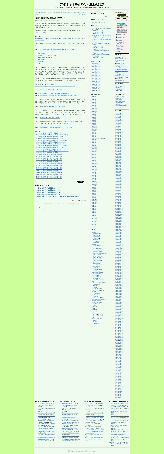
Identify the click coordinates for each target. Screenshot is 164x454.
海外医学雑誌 (119, 98)
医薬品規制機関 (119, 102)
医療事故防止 (95, 303)
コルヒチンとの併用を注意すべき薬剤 (46, 434)
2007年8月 (118, 357)
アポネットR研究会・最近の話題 (82, 4)
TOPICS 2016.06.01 (69, 122)
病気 (93, 281)
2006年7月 (118, 376)
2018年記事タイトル (96, 69)
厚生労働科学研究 (97, 273)
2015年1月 (118, 224)
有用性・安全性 (60, 204)
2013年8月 (94, 187)
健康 (93, 291)
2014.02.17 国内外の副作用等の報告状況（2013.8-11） (51, 147)
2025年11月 (94, 110)
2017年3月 (118, 186)
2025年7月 (94, 116)
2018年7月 (118, 166)
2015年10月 (118, 211)
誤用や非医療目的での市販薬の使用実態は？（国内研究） (101, 55)
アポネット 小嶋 (99, 30)
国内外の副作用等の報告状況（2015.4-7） (49, 194)
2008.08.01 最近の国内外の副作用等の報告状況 (49, 176)
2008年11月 (118, 334)
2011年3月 (118, 293)
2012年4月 (94, 211)
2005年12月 (118, 385)
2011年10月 (94, 220)
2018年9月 (118, 163)
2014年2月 (118, 241)
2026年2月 (94, 105)
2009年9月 (118, 320)
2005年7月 (118, 391)
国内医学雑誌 (119, 99)
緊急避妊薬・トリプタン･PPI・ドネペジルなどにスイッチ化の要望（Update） (59, 196)
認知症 (94, 285)
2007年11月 (118, 352)
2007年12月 (118, 351)
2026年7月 (94, 98)
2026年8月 (94, 96)
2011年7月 (94, 224)
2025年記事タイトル (96, 65)
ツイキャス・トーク (96, 311)
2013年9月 (94, 185)
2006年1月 (118, 384)
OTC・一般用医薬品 (97, 248)
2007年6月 (118, 360)
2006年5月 (118, 379)
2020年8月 (94, 139)
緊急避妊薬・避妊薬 (97, 251)
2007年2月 (118, 366)
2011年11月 (94, 218)
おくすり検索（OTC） (121, 86)
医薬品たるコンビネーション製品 (47, 55)
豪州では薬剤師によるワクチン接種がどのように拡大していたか (121, 60)
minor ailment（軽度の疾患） (99, 282)
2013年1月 (94, 197)
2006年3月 (118, 382)
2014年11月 (94, 168)
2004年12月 (118, 397)
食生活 (94, 296)
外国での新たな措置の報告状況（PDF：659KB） (53, 106)
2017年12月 (94, 147)
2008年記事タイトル (96, 84)
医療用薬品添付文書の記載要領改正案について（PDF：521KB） (57, 127)
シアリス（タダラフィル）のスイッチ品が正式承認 (101, 44)
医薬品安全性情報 (97, 259)
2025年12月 (94, 108)
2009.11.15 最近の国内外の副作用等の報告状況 (49, 171)
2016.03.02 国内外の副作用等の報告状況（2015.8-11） (51, 136)
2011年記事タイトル (96, 80)
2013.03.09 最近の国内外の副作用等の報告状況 (49, 154)
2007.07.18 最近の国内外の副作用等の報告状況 (49, 178)
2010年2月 (118, 312)
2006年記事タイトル (96, 87)
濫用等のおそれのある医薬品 (99, 253)
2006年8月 (118, 375)
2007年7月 (118, 358)
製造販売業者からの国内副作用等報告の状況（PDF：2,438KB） (57, 49)
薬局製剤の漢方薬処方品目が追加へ (94, 434)
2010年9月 (118, 302)
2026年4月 (94, 102)
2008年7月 (118, 340)
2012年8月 (94, 205)
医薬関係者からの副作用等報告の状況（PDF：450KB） (55, 93)
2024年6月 (94, 135)
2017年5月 (94, 157)
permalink (80, 204)
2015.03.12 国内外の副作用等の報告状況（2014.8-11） (51, 142)
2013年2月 (94, 196)
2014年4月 (94, 178)
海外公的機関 (96, 276)
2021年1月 (118, 141)
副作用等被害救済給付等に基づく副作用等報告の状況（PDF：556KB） (59, 95)
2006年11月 (118, 370)
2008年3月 (118, 346)
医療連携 (94, 244)
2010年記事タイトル (96, 81)
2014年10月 (94, 169)
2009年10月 (118, 318)
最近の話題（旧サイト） (97, 323)
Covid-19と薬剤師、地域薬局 (98, 138)
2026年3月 (94, 104)
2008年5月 (118, 343)
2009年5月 (118, 326)
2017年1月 (118, 189)
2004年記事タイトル (96, 90)
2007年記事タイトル (96, 86)
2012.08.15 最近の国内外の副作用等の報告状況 (49, 156)
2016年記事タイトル (96, 72)
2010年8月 (118, 303)
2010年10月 (118, 300)
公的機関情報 (47, 204)
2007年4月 (118, 363)
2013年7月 (94, 188)
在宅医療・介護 (95, 245)
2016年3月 (118, 204)
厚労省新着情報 (119, 89)
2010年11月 (118, 299)
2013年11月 (94, 182)
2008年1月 (118, 349)
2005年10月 (118, 388)
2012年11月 (94, 200)
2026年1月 (94, 107)
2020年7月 (94, 141)
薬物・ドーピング (97, 257)
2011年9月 (94, 221)
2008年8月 (118, 339)
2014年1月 (94, 181)
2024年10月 (94, 129)
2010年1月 (118, 314)
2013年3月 (94, 194)
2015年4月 (94, 165)
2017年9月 (94, 151)
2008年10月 (118, 336)
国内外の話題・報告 (96, 272)
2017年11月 (94, 148)
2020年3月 (118, 150)
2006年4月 (118, 381)
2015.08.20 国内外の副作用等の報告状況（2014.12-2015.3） (52, 140)
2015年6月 (118, 217)
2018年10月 (118, 162)
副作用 (69, 204)
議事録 (44, 32)
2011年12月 (94, 217)
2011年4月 (118, 291)
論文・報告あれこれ (97, 279)
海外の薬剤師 (96, 241)
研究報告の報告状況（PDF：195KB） (50, 118)
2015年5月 (118, 218)
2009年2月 (118, 330)
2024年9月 (94, 130)
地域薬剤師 (95, 235)
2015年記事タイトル (96, 74)
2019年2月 (118, 159)
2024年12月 (94, 126)
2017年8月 (94, 153)
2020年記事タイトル (96, 66)
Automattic (78, 451)
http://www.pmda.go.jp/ (67, 78)
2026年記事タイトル (96, 63)
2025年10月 (94, 111)
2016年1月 (118, 207)
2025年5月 (94, 118)
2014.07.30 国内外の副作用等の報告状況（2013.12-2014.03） (52, 145)
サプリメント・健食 (97, 297)
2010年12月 (118, 297)
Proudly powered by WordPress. (89, 451)
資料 (37, 32)
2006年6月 (118, 378)
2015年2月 (118, 223)
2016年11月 (118, 192)
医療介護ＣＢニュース (121, 87)
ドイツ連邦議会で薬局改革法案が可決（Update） (100, 51)
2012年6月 (94, 208)
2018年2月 (118, 169)
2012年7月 (94, 206)
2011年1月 (118, 296)
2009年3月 (118, 329)
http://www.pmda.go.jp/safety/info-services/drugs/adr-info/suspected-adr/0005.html (55, 86)
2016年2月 (118, 205)
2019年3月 (118, 157)
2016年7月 (118, 198)
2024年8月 (94, 132)
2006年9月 (118, 373)
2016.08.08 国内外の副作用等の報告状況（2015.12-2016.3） (52, 135)
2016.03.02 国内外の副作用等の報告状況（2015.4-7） (50, 138)
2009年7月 (118, 323)
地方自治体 (95, 278)
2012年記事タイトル (96, 78)
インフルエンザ (96, 288)
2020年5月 (118, 148)
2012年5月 (94, 209)
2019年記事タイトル (96, 68)
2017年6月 (94, 156)
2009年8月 (118, 321)
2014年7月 (94, 174)
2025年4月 (94, 120)
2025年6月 (94, 117)
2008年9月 (118, 337)
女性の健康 (95, 293)
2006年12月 (118, 369)
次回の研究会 (95, 320)
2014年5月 (94, 176)
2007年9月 (118, 355)
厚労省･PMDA (53, 204)
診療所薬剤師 (96, 238)
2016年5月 (118, 201)
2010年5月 (118, 308)
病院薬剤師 (95, 236)
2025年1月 (94, 124)
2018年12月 (118, 160)
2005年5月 (118, 394)
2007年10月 (118, 354)
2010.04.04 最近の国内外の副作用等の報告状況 (49, 169)
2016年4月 (118, 202)
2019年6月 (118, 154)
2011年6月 (94, 226)
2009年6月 (118, 324)
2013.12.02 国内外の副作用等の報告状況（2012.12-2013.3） (52, 151)
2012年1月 (94, 215)
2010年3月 (118, 311)
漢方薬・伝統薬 (96, 256)
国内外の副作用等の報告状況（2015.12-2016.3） (51, 188)
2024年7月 (94, 133)
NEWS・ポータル (120, 96)
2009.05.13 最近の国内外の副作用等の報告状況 (49, 172)
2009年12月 (118, 315)
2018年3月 (118, 168)
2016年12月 (118, 190)
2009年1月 (118, 332)
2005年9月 (118, 390)
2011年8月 (94, 223)
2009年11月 (118, 317)
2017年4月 (94, 159)
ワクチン (95, 250)
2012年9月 (94, 203)
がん (94, 287)
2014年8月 (94, 172)
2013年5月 (94, 191)
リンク (80, 23)
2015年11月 (94, 163)
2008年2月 (118, 348)
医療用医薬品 (41, 53)
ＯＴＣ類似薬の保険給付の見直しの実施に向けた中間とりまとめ (121, 71)
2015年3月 (94, 166)
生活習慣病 (95, 284)
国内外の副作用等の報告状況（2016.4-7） (49, 190)
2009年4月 (118, 327)
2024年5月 (94, 136)
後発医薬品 (95, 263)
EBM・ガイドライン (97, 290)
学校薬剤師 (95, 239)
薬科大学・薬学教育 (96, 302)
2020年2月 (118, 151)
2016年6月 (118, 199)
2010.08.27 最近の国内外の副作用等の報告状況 (49, 167)
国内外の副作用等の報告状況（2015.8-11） (49, 192)
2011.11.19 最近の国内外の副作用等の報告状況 (49, 160)
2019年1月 (94, 144)
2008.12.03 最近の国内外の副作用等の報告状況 (49, 174)
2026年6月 (94, 99)
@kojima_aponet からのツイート (98, 22)
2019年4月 (118, 156)
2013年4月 (94, 193)
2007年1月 (118, 367)
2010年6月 (118, 306)
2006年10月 (118, 372)
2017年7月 (94, 154)
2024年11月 (94, 127)
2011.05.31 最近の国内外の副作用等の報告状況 (49, 163)
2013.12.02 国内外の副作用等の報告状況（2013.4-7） (50, 149)
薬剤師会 (95, 242)
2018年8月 (118, 165)
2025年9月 (94, 113)
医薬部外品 (41, 61)
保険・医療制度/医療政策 (97, 299)
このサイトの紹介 (96, 317)
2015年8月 (118, 214)
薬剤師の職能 (96, 233)
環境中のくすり (95, 300)
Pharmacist (94, 232)
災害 (93, 305)
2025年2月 (94, 123)
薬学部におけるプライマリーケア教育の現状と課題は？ (101, 36)
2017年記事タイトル (96, 71)
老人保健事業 (96, 275)
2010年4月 (118, 309)
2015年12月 (118, 208)
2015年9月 (118, 212)
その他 (93, 309)
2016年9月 (94, 160)
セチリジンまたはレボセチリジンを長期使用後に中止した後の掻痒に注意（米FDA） (46, 420)
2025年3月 (94, 121)
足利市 (93, 306)
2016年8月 (94, 162)
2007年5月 (118, 361)
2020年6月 (94, 142)
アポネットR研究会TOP (97, 318)
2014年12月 (118, 226)
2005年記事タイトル (96, 88)
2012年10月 (94, 202)
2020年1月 (118, 153)
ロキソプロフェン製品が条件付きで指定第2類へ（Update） (101, 28)
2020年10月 (118, 142)
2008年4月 (118, 345)
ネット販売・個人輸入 (98, 265)
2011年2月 (118, 294)
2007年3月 (118, 364)
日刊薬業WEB (119, 90)
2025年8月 (94, 114)
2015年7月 (118, 215)
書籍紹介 (94, 308)
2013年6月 (94, 190)
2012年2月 (94, 214)
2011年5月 (118, 290)
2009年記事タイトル (96, 83)
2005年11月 (118, 387)
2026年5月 (94, 101)
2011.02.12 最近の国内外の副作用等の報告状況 (49, 165)
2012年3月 (94, 212)
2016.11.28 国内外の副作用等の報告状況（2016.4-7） (50, 133)
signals (94, 262)
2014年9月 (94, 171)
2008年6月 (118, 342)
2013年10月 (94, 184)
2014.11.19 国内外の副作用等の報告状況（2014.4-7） (50, 144)
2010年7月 (118, 305)
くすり (42, 204)
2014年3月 (94, 179)
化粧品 (40, 63)
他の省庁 (95, 271)
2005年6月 (118, 392)
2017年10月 (94, 150)
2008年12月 (118, 333)
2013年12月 (118, 244)
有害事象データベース (121, 104)
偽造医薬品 (95, 266)
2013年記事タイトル (96, 77)
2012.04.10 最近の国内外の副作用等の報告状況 (49, 158)
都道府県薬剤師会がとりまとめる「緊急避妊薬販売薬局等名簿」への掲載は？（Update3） (46, 439)
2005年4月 (118, 395)
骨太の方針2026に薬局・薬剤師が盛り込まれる (101, 40)
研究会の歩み (95, 321)
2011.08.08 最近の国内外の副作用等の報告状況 (49, 162)
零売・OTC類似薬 (97, 254)
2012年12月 (94, 199)
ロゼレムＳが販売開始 (120, 80)
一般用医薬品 (41, 59)
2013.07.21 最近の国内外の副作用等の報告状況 (49, 153)
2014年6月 (94, 175)
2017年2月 (118, 187)
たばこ (94, 294)
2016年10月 (118, 193)
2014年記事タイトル (96, 75)
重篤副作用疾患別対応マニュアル (122, 106)
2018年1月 (94, 145)
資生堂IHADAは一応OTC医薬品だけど (120, 434)
